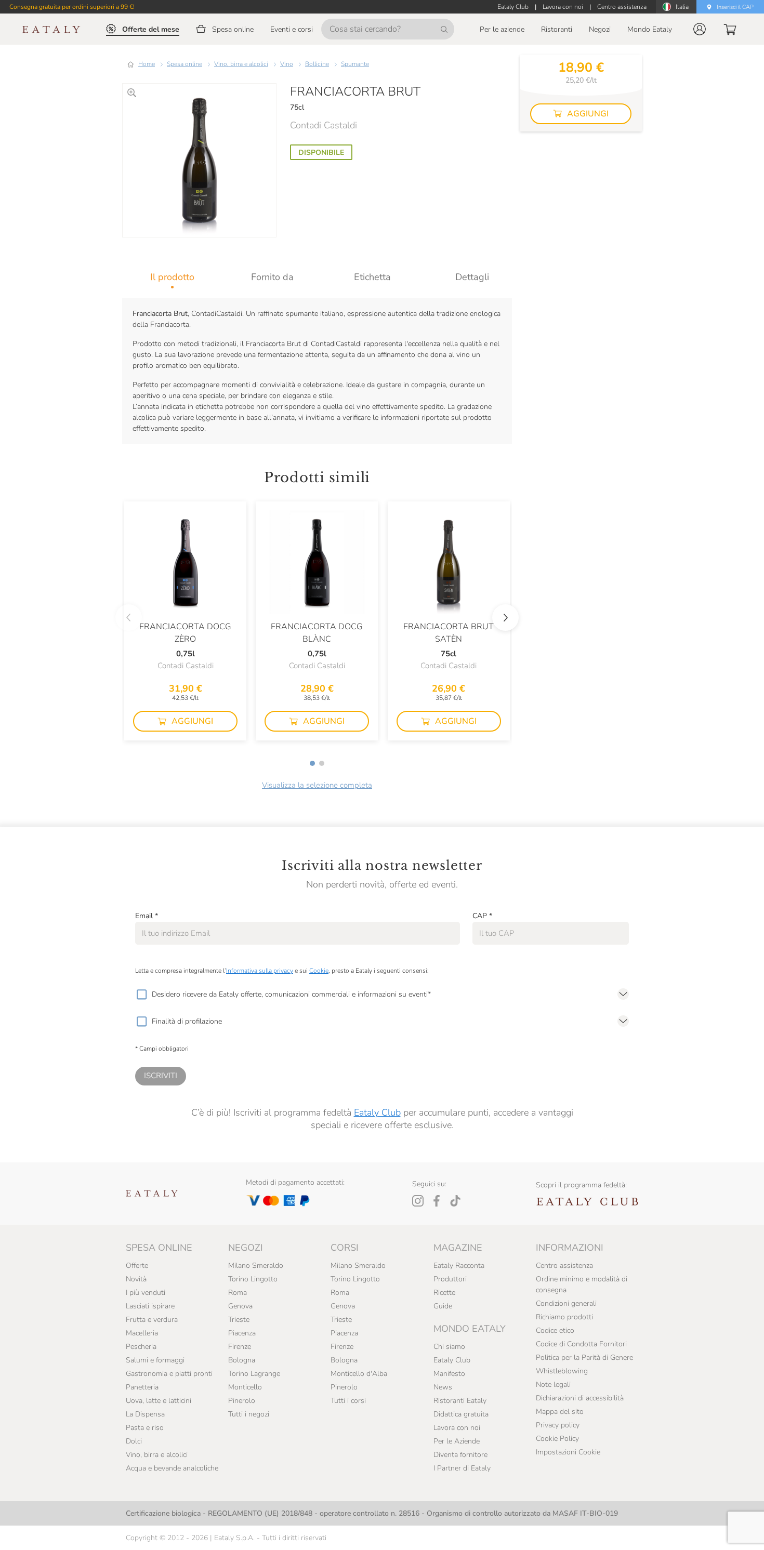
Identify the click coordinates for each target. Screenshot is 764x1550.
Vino (286, 64)
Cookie (318, 970)
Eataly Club (377, 1112)
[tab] (172, 277)
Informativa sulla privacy (259, 970)
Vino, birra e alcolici (241, 64)
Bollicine (317, 64)
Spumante (355, 64)
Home (146, 64)
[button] (699, 29)
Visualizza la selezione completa (317, 785)
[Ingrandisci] (131, 92)
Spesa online (184, 64)
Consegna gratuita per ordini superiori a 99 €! (72, 7)
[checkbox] (141, 994)
